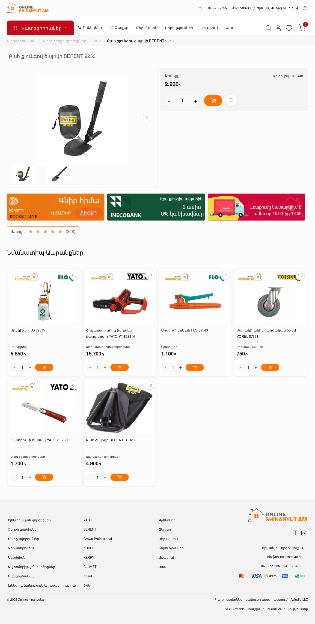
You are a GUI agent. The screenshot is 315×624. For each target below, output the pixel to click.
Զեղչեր (121, 28)
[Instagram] (303, 533)
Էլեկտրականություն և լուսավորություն (42, 585)
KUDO (88, 548)
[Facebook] (295, 533)
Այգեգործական (21, 40)
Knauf (87, 576)
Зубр (87, 585)
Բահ (98, 40)
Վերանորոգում (21, 548)
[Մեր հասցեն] (254, 8)
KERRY (88, 557)
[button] (146, 117)
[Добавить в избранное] (231, 100)
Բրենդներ (92, 28)
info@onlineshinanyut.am (285, 556)
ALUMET (90, 566)
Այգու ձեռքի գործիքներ (64, 40)
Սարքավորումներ (23, 538)
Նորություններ (179, 28)
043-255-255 (216, 8)
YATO (87, 520)
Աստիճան (16, 557)
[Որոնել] (268, 28)
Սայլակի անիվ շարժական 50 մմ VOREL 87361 (266, 333)
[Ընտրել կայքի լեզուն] (305, 7)
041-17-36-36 (240, 8)
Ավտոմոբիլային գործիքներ (31, 566)
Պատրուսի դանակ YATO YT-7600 (40, 439)
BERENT (89, 529)
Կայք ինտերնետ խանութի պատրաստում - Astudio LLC (261, 599)
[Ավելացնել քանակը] (30, 367)
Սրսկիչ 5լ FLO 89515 (28, 330)
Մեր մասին (146, 28)
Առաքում (209, 28)
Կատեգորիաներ (41, 27)
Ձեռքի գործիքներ (23, 529)
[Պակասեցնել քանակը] (15, 367)
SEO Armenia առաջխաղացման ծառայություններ (266, 608)
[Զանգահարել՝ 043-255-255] (201, 8)
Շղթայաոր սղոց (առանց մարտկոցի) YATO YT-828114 (110, 333)
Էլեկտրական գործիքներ (29, 520)
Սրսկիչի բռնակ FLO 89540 (184, 330)
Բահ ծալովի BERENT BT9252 (111, 439)
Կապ (231, 28)
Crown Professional (97, 538)
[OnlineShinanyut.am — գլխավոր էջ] (27, 8)
